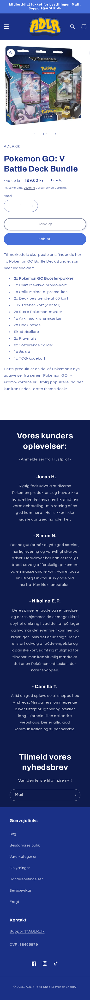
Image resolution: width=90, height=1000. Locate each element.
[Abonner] (74, 795)
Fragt (14, 902)
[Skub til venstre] (34, 134)
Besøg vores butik (25, 845)
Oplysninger (20, 868)
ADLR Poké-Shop (38, 987)
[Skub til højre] (56, 134)
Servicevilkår (20, 890)
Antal (8, 196)
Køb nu (45, 239)
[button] (6, 26)
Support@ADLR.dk (27, 931)
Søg (13, 834)
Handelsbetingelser (26, 879)
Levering (29, 187)
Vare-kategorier (23, 857)
